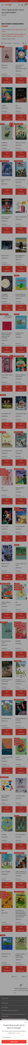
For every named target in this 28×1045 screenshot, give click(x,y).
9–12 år (24, 29)
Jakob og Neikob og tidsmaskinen (21, 375)
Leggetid (3, 105)
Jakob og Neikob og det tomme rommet (21, 872)
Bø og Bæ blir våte (6, 413)
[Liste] (26, 43)
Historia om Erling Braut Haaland (6, 217)
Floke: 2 (16, 816)
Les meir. (18, 1033)
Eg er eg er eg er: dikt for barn (6, 758)
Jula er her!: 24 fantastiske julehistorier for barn (21, 67)
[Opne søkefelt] (19, 4)
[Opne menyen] (2, 4)
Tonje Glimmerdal (20, 795)
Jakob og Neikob (19, 34)
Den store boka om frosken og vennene (21, 295)
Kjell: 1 (2, 46)
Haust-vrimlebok (5, 871)
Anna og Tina (4, 356)
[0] (25, 5)
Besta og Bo (17, 622)
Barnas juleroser (4, 161)
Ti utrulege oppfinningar (4, 295)
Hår (16, 602)
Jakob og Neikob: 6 (5, 583)
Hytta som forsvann (21, 142)
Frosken (14, 36)
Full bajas (3, 834)
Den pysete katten (20, 526)
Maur (2, 910)
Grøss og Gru (20, 36)
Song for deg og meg (21, 216)
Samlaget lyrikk (4, 314)
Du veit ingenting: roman (6, 641)
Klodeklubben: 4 (18, 432)
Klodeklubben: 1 (18, 161)
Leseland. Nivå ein (5, 473)
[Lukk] (26, 1022)
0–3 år (12, 29)
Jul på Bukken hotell (21, 413)
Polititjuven (4, 142)
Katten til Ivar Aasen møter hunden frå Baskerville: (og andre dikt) (6, 335)
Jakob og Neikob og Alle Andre (21, 719)
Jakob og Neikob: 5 (19, 699)
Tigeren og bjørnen (19, 891)
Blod (2, 487)
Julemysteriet (19, 450)
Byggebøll (18, 641)
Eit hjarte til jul (5, 255)
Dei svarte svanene (20, 179)
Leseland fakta (10, 34)
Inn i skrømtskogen (21, 834)
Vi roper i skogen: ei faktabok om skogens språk (21, 955)
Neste (23, 976)
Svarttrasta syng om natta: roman (6, 680)
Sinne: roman (4, 526)
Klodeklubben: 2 (18, 124)
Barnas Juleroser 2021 (5, 180)
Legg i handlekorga (7, 80)
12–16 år (3, 31)
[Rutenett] (23, 43)
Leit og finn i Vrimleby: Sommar (20, 680)
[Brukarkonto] (22, 4)
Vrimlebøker (8, 36)
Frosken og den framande (20, 333)
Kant (17, 105)
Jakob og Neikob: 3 (19, 853)
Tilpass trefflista (7, 43)
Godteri (17, 757)
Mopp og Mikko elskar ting (5, 796)
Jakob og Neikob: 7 (19, 356)
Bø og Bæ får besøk (6, 450)
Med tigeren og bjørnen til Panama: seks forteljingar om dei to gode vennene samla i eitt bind (21, 913)
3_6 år (16, 29)
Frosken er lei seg (6, 954)
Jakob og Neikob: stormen (6, 603)
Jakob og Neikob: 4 (19, 469)
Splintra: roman (5, 563)
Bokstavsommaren (6, 718)
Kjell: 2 (2, 124)
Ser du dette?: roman (6, 375)
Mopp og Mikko (4, 777)
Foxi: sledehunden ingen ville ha (20, 256)
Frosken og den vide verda (21, 564)
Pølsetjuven (4, 65)
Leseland (3, 34)
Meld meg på (14, 1041)
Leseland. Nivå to (19, 509)
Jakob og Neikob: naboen (20, 488)
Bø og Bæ (3, 395)
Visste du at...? (4, 475)
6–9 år (20, 29)
